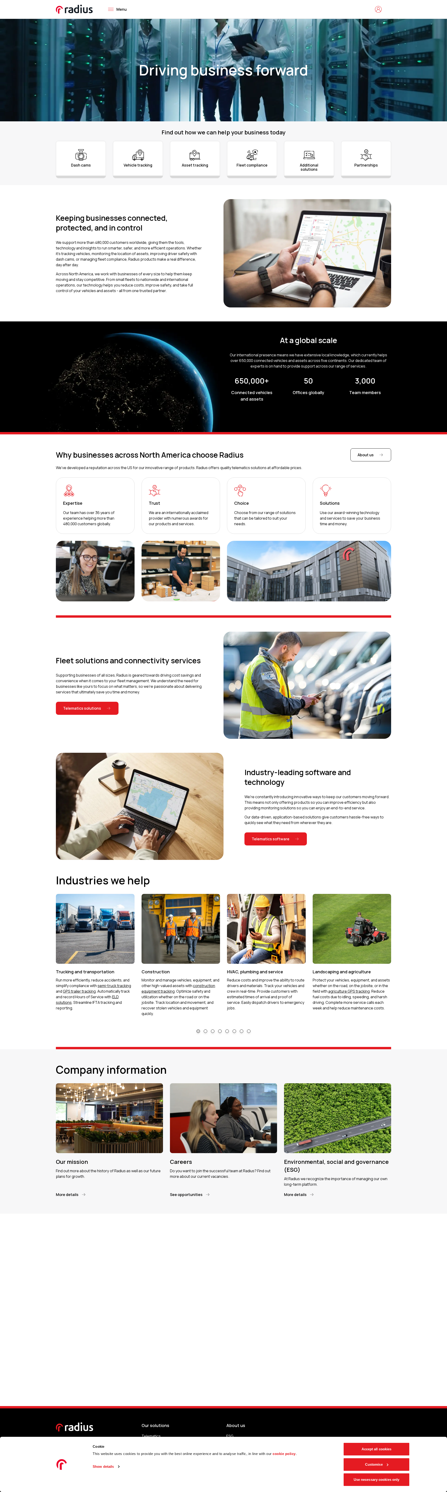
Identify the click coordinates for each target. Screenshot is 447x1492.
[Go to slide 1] (198, 1031)
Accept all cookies (377, 1449)
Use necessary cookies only (377, 1480)
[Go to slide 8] (249, 1031)
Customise (374, 1464)
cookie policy (284, 1454)
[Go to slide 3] (212, 1031)
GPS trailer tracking (79, 991)
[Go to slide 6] (234, 1031)
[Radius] (74, 9)
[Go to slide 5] (227, 1031)
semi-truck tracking (114, 985)
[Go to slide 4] (220, 1031)
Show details (103, 1466)
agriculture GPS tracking (349, 991)
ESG (230, 1436)
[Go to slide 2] (205, 1031)
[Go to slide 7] (241, 1031)
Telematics (151, 1436)
